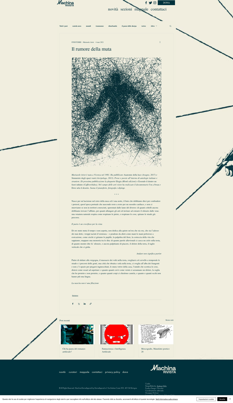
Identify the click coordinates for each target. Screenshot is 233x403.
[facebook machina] (146, 2)
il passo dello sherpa (129, 26)
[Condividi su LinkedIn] (84, 304)
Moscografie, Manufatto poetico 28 (155, 350)
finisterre (75, 295)
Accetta (222, 399)
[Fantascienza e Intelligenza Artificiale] (116, 334)
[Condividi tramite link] (90, 304)
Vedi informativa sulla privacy (167, 399)
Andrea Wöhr (162, 386)
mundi (88, 26)
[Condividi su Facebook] (73, 304)
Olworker (160, 388)
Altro (153, 26)
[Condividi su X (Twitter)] (79, 304)
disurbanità (112, 26)
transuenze (100, 26)
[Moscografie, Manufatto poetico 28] (155, 334)
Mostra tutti (170, 320)
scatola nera (76, 26)
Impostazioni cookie (206, 399)
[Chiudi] (230, 399)
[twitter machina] (150, 2)
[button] (170, 26)
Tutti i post (63, 26)
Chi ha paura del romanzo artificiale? (73, 350)
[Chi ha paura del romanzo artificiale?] (77, 334)
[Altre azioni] (159, 42)
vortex (143, 26)
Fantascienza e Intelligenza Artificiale (114, 350)
